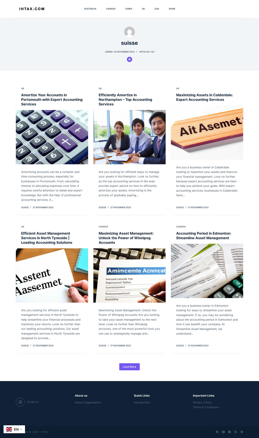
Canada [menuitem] (111, 8)
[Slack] (242, 432)
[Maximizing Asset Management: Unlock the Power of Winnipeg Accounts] (129, 275)
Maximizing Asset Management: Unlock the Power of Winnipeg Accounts (126, 238)
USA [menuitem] (157, 8)
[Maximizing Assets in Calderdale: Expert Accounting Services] (207, 132)
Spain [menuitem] (172, 8)
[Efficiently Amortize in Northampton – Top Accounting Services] (129, 137)
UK (22, 88)
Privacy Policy (202, 402)
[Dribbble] (235, 432)
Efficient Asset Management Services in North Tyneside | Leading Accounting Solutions (46, 238)
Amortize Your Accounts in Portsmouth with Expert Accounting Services (52, 99)
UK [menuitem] (143, 8)
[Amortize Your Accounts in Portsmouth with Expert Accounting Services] (52, 137)
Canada (103, 226)
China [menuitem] (128, 8)
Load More (129, 366)
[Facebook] (217, 432)
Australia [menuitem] (90, 8)
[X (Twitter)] (223, 432)
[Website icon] (129, 59)
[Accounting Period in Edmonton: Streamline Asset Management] (207, 271)
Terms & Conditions (206, 407)
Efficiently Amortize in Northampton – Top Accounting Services (125, 99)
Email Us (33, 402)
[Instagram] (229, 432)
